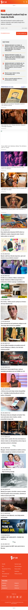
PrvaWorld (4, 588)
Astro (3, 10)
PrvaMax (4, 585)
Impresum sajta (18, 564)
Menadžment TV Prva (6, 568)
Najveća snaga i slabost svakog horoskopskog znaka (12, 73)
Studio (3, 571)
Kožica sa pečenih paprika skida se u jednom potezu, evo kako (13, 79)
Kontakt (3, 564)
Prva (3, 566)
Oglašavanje (4, 576)
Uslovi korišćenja (18, 566)
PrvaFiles (17, 588)
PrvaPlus (4, 583)
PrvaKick (17, 583)
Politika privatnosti (18, 573)
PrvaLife (16, 585)
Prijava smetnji (18, 568)
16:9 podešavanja (5, 573)
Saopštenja (17, 571)
